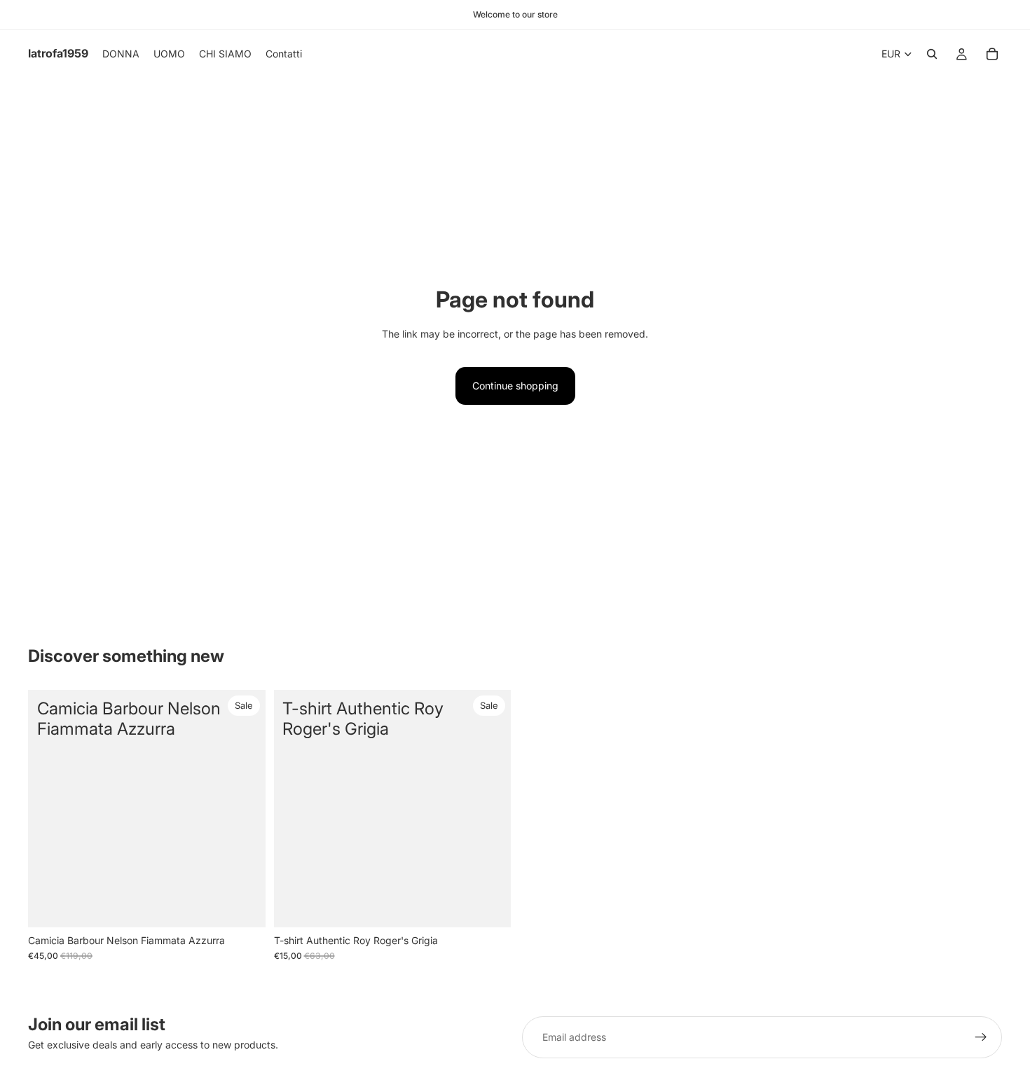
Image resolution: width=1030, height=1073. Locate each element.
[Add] (489, 905)
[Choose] (243, 905)
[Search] (931, 54)
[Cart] (992, 54)
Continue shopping (515, 386)
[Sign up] (981, 1037)
